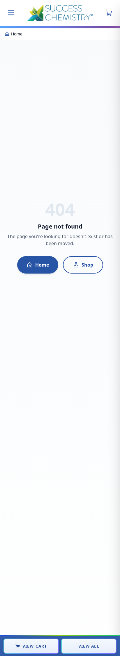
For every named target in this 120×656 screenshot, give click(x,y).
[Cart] (109, 12)
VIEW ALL (89, 646)
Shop (87, 265)
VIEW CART (34, 646)
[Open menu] (11, 12)
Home (42, 265)
